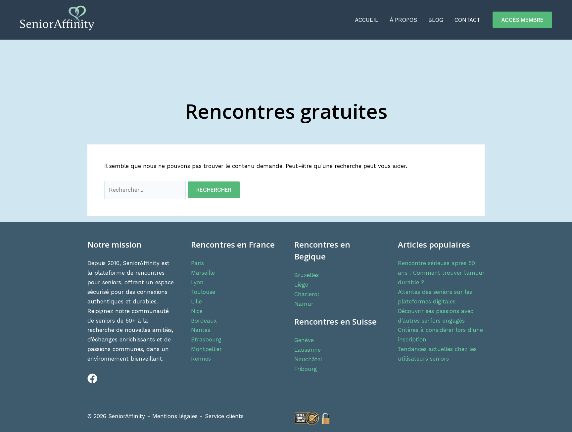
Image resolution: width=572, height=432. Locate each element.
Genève (304, 340)
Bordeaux (204, 320)
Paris (197, 263)
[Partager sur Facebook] (89, 381)
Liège (301, 284)
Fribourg (305, 369)
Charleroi (306, 294)
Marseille (203, 272)
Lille (196, 301)
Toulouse (203, 292)
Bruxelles (306, 275)
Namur (303, 303)
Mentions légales (175, 416)
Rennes (201, 358)
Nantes (200, 330)
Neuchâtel (308, 359)
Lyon (197, 282)
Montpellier (206, 349)
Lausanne (307, 349)
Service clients (224, 416)
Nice (197, 311)
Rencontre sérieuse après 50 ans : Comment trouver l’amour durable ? (441, 273)
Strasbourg (206, 339)
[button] (522, 20)
